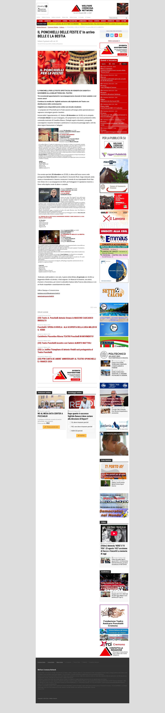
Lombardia (83, 21)
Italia (90, 21)
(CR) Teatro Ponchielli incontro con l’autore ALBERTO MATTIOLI (64, 343)
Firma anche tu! (52, 427)
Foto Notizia (106, 460)
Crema (65, 21)
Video (118, 21)
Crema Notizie (51, 662)
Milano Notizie (60, 662)
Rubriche (111, 21)
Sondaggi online (75, 393)
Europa (96, 21)
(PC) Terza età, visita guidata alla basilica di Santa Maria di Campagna (126, 24)
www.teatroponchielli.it (46, 296)
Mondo (103, 21)
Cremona (47, 21)
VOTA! (82, 435)
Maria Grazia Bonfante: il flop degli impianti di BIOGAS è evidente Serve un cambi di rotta (82, 24)
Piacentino (73, 21)
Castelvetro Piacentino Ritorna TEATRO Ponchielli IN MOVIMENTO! (65, 336)
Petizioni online (44, 393)
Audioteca (105, 572)
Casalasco (57, 21)
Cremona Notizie (41, 662)
